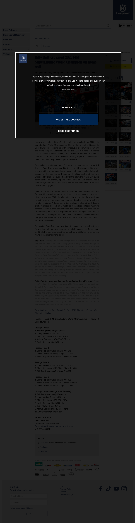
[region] (68, 95)
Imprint (72, 89)
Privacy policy (66, 89)
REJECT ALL (68, 107)
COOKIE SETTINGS (68, 130)
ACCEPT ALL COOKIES (68, 119)
